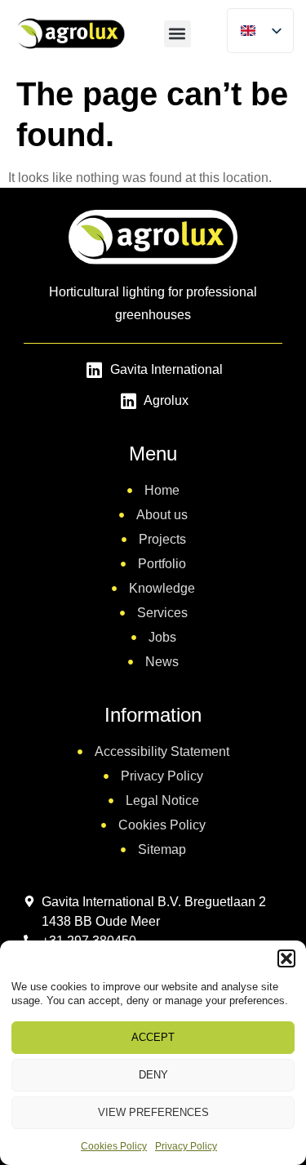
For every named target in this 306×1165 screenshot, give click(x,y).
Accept (153, 1037)
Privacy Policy (186, 1146)
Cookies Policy (114, 1146)
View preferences (153, 1112)
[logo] (69, 33)
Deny (153, 1075)
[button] (286, 958)
